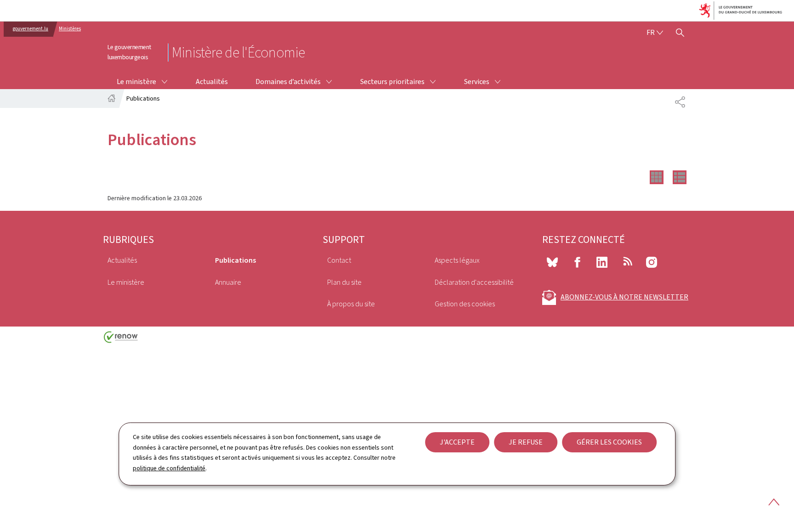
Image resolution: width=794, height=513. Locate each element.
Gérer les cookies (609, 442)
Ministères (70, 28)
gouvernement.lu (30, 28)
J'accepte (457, 442)
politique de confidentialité (169, 468)
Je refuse (526, 442)
